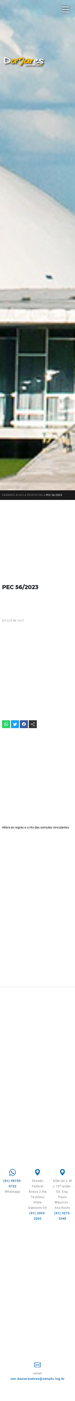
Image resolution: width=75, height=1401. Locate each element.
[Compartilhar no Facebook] (24, 724)
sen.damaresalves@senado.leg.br (37, 1379)
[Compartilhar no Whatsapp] (6, 724)
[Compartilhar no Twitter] (15, 724)
